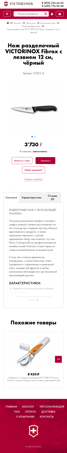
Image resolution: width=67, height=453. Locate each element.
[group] (33, 110)
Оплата (30, 411)
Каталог (28, 406)
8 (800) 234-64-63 (53, 3)
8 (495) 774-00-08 (53, 6)
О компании (25, 416)
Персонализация (52, 406)
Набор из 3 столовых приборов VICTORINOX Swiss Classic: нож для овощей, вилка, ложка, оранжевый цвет (33, 378)
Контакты (47, 416)
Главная (11, 406)
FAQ (17, 411)
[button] (32, 136)
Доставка (48, 411)
